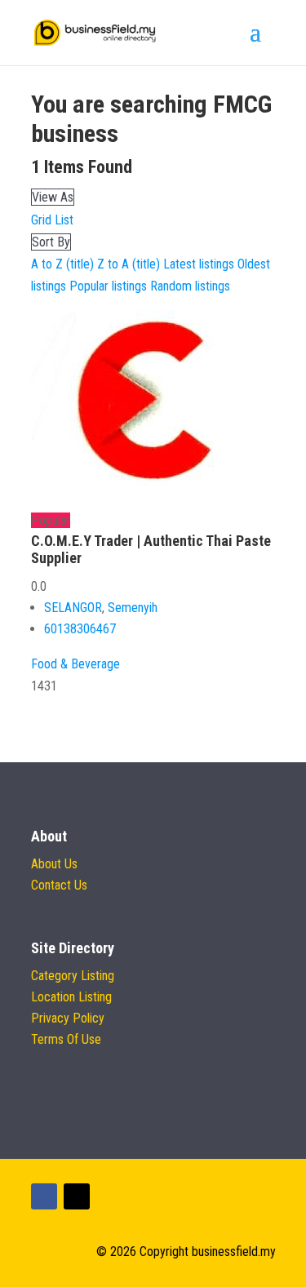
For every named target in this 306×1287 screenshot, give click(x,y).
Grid (41, 220)
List (64, 220)
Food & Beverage (75, 664)
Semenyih (132, 607)
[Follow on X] (77, 1196)
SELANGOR (73, 607)
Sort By (51, 242)
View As (52, 197)
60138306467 (80, 629)
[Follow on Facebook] (44, 1196)
